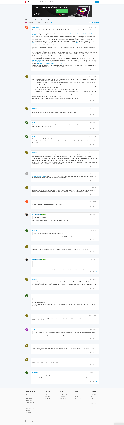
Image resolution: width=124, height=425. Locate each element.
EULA (76, 400)
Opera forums (63, 398)
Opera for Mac (29, 398)
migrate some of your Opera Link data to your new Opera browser (51, 63)
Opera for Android (30, 408)
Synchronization (30, 22)
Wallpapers (47, 398)
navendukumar (35, 76)
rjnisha (33, 345)
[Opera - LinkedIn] (32, 421)
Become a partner (95, 401)
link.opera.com (94, 29)
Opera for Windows (30, 396)
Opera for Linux (29, 400)
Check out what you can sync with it (45, 61)
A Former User (35, 173)
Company (93, 391)
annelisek (34, 329)
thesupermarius (35, 201)
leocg (33, 214)
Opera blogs (62, 396)
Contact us (93, 403)
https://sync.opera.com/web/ (38, 176)
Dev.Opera (62, 400)
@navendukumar (36, 335)
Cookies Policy (78, 398)
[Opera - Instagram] (35, 421)
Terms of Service (78, 401)
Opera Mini (28, 410)
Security (77, 394)
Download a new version (37, 60)
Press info (93, 396)
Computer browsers (29, 394)
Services (47, 391)
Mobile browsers (28, 406)
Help (61, 391)
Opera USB (28, 404)
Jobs (92, 398)
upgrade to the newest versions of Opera (79, 33)
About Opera (94, 394)
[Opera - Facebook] (25, 421)
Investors (93, 400)
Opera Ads (47, 400)
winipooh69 (34, 122)
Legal (76, 391)
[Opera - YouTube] (30, 421)
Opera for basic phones (31, 414)
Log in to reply (95, 22)
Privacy (76, 396)
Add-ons (47, 394)
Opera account (48, 396)
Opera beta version (30, 402)
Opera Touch (28, 412)
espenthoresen (35, 27)
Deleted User (35, 230)
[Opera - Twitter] (27, 421)
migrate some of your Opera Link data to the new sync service (72, 46)
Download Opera (62, 10)
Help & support (63, 394)
